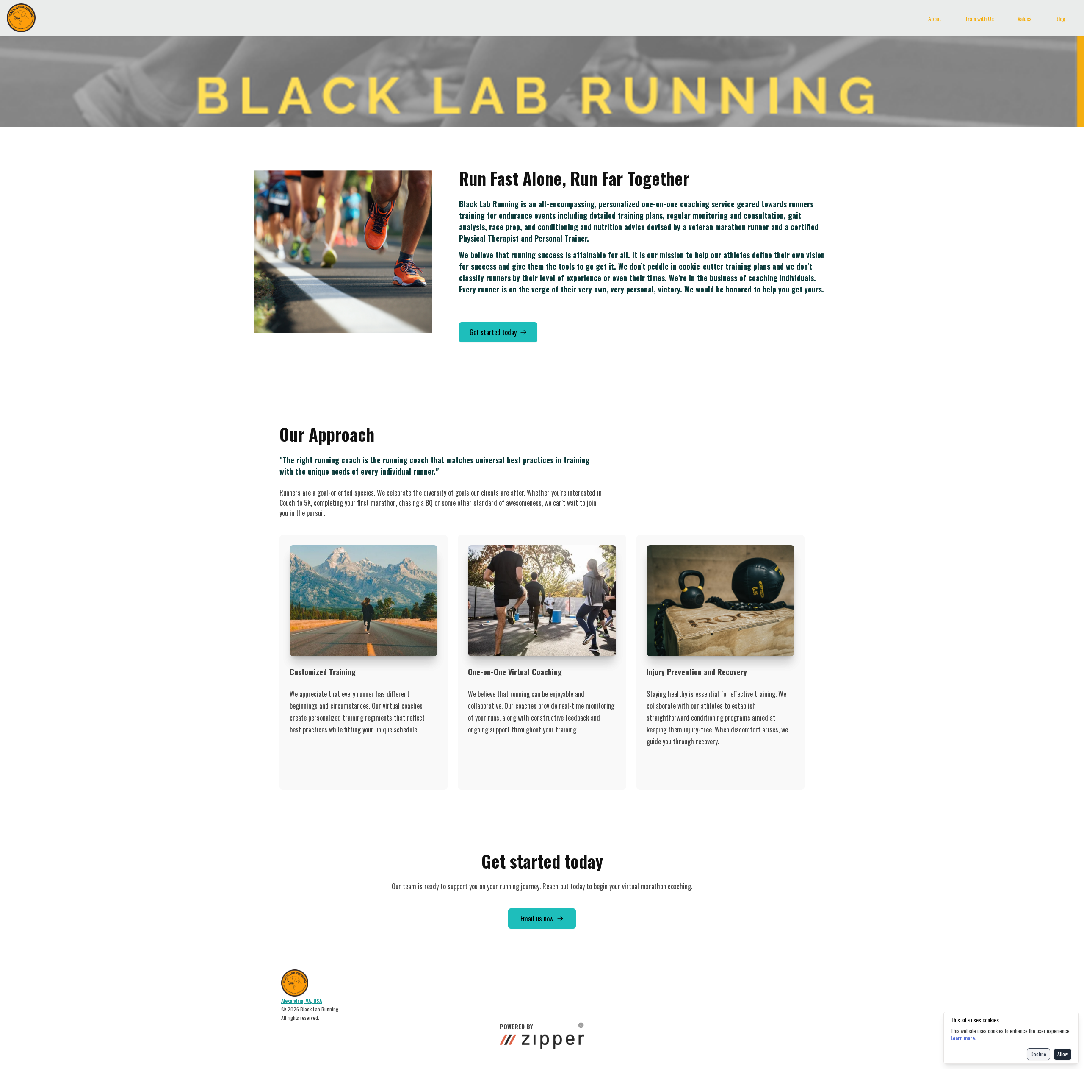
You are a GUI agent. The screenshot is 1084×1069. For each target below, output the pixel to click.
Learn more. (963, 1037)
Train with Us (979, 18)
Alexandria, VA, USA (301, 1000)
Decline (1038, 1054)
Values (1024, 18)
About (934, 18)
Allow (1062, 1054)
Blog (1060, 18)
